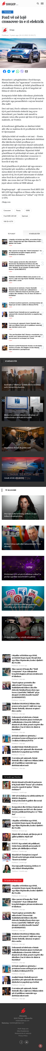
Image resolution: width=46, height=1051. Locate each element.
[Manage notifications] (40, 1046)
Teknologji (7, 12)
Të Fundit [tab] (11, 234)
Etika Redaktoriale (23, 1031)
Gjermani (25, 216)
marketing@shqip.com (17, 1023)
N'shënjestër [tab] (34, 234)
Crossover (7, 210)
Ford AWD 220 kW (10, 216)
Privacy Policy (23, 1036)
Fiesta (18, 210)
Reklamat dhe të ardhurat (23, 1033)
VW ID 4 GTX (8, 221)
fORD (28, 210)
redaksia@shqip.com (22, 1020)
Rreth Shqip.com (23, 1029)
